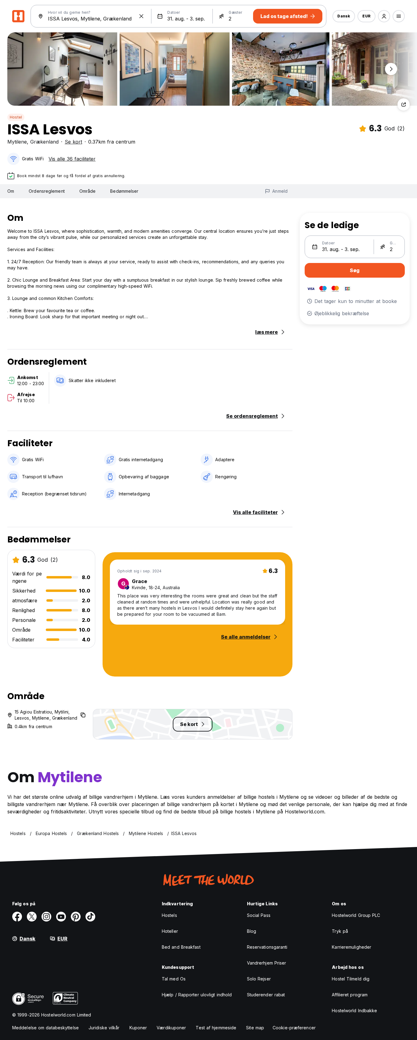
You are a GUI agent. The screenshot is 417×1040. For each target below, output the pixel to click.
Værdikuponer (171, 1027)
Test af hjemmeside (216, 1027)
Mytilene (17, 142)
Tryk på (340, 931)
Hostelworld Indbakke (354, 1010)
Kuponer (138, 1027)
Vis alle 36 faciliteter (72, 159)
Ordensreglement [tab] (47, 191)
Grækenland (44, 142)
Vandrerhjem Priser (266, 962)
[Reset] (141, 16)
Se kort (73, 142)
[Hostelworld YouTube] (61, 916)
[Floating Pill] (391, 69)
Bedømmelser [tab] (124, 191)
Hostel (16, 117)
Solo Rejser (259, 978)
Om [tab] (10, 191)
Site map (255, 1027)
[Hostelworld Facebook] (17, 916)
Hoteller (170, 931)
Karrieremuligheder (351, 947)
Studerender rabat (266, 994)
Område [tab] (87, 191)
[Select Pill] (384, 16)
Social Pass (258, 915)
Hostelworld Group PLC (356, 915)
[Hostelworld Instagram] (46, 916)
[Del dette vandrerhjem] (403, 104)
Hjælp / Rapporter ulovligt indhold (197, 994)
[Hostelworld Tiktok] (90, 916)
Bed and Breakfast (181, 947)
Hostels (169, 915)
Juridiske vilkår (104, 1027)
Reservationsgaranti (267, 947)
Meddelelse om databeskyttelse (45, 1027)
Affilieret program (350, 994)
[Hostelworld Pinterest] (76, 916)
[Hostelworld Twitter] (32, 916)
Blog (251, 931)
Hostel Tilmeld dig (350, 978)
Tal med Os (174, 978)
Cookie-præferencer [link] (294, 1027)
